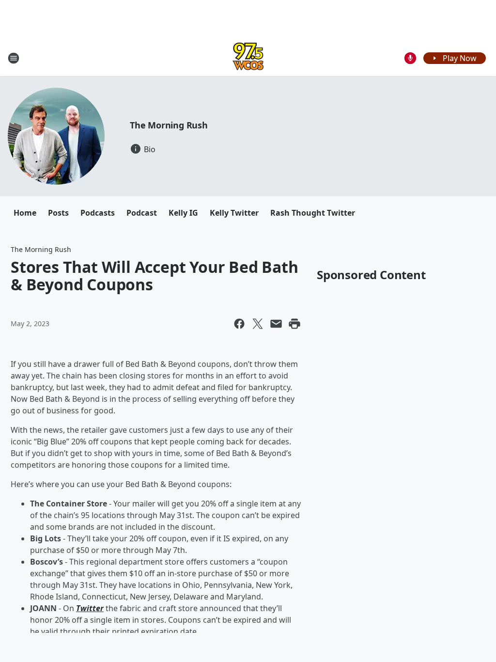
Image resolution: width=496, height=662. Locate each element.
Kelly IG (183, 212)
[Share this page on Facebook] (239, 324)
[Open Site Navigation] (13, 58)
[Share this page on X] (257, 324)
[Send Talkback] (410, 58)
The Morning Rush (169, 125)
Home (25, 212)
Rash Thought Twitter (312, 212)
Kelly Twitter (234, 212)
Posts (58, 212)
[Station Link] (248, 58)
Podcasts (97, 212)
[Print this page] (294, 324)
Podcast (141, 212)
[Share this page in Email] (276, 324)
